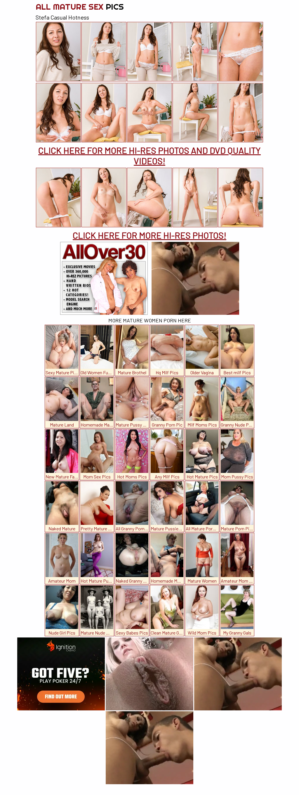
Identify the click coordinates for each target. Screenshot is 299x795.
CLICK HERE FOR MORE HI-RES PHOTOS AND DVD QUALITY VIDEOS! (149, 155)
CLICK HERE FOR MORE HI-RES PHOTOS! (149, 235)
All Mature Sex (80, 6)
